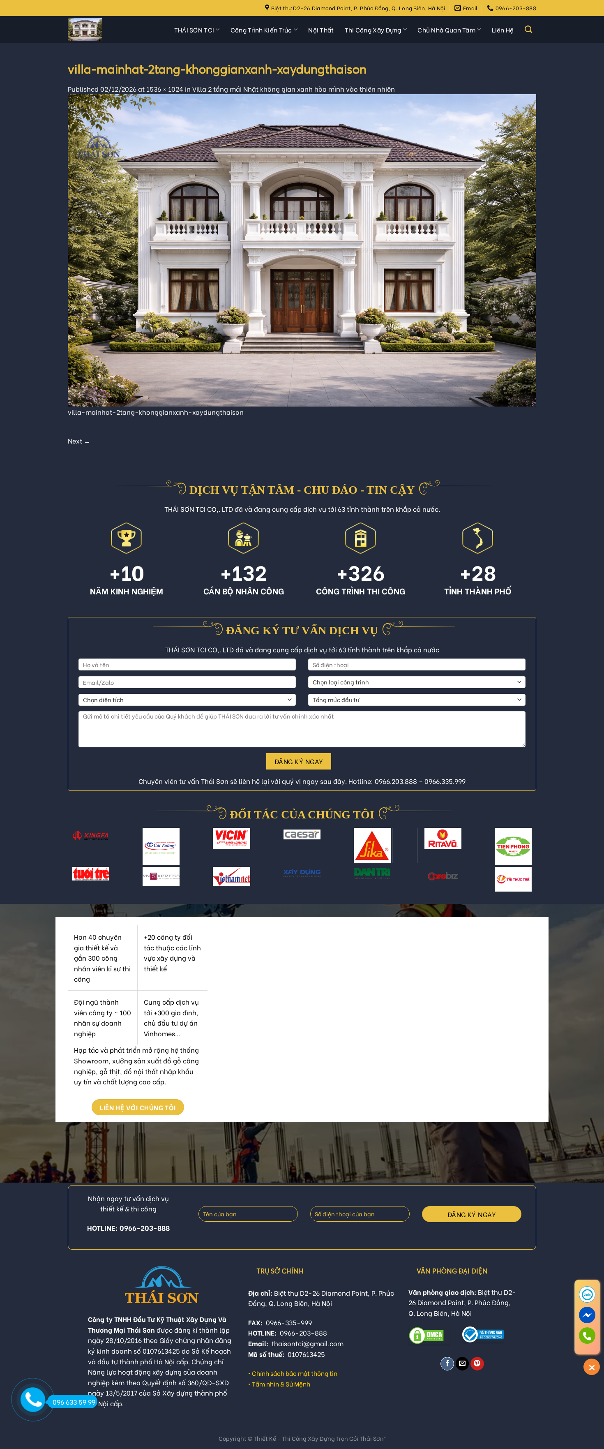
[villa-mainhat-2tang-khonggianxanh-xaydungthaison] (302, 249)
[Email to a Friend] (462, 1363)
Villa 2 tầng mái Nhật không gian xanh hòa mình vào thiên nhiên (293, 88)
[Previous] (75, 852)
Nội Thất (321, 29)
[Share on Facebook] (447, 1363)
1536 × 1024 (164, 88)
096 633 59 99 (74, 1401)
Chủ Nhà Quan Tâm (446, 29)
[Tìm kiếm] (528, 29)
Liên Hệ (503, 29)
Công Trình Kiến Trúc (261, 29)
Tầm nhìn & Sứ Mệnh (281, 1383)
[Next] (528, 852)
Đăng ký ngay (298, 761)
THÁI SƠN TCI (194, 29)
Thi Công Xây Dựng (373, 29)
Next (79, 440)
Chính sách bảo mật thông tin (294, 1372)
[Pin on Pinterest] (477, 1363)
